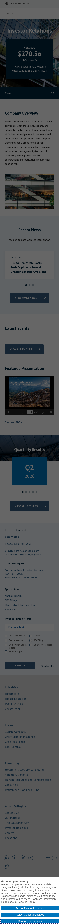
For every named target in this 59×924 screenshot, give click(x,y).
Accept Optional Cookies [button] (29, 908)
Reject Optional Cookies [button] (30, 914)
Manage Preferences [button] (30, 921)
